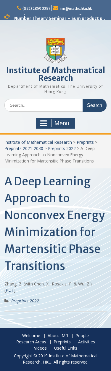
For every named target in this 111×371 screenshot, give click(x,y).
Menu (61, 123)
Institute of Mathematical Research (55, 74)
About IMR (58, 336)
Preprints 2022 (62, 148)
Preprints (85, 142)
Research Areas (31, 342)
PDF (10, 290)
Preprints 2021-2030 (23, 148)
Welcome (31, 336)
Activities (86, 342)
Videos (40, 348)
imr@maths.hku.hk (76, 8)
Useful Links (65, 348)
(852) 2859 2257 (36, 8)
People (82, 336)
